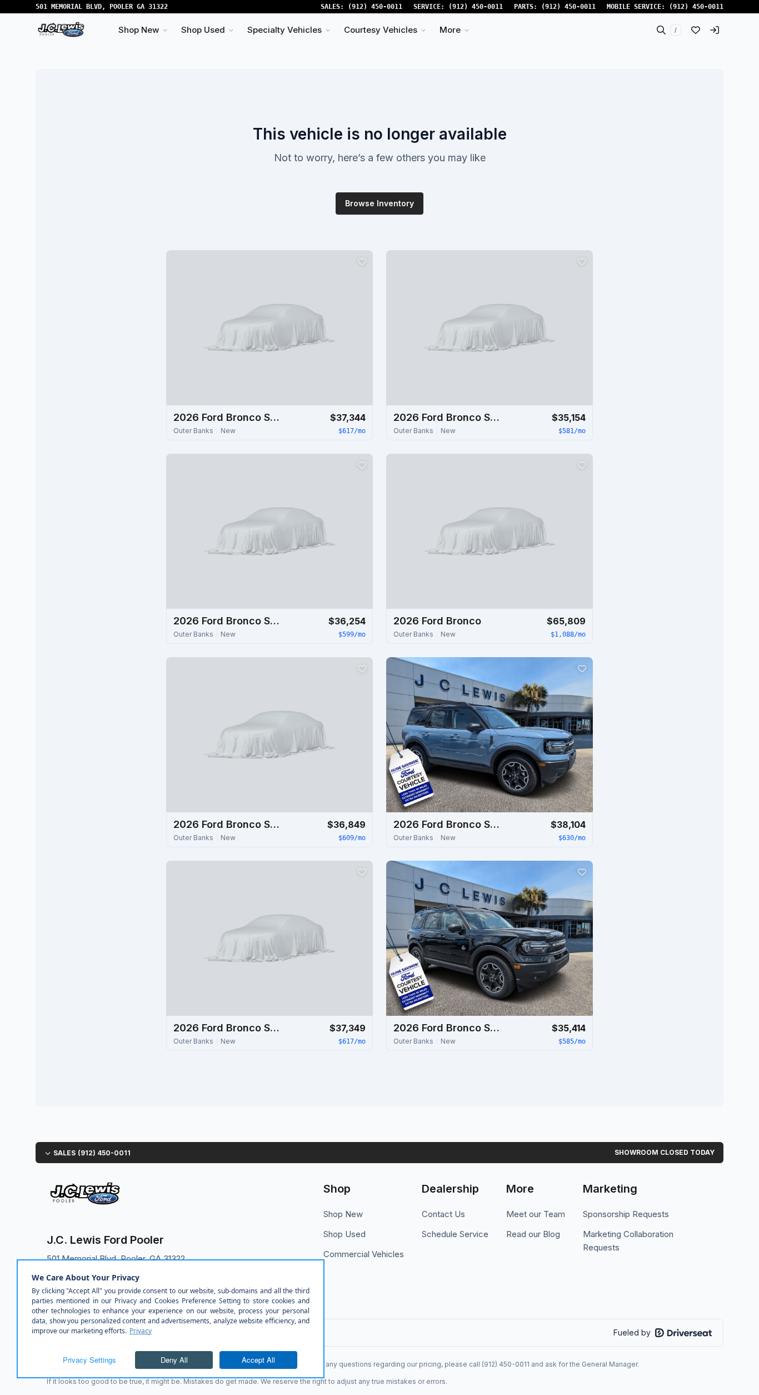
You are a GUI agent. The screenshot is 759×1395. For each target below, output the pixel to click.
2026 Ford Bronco (437, 621)
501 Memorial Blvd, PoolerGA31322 (102, 7)
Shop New (343, 1214)
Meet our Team (535, 1214)
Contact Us (443, 1214)
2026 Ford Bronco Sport (228, 417)
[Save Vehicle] (361, 261)
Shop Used (344, 1234)
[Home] (61, 30)
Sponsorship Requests (626, 1214)
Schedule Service (455, 1234)
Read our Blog (533, 1234)
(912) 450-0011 (375, 7)
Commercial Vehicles (363, 1254)
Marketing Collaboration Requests (628, 1241)
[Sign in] (714, 30)
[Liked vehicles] (696, 30)
